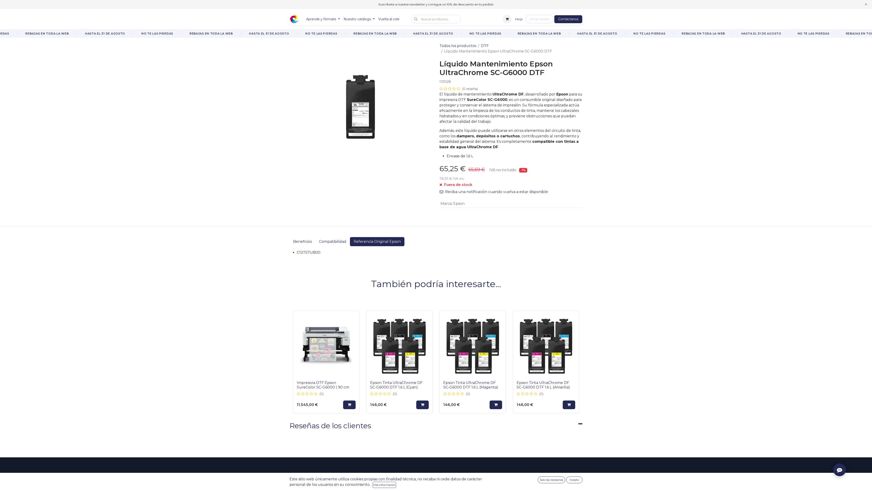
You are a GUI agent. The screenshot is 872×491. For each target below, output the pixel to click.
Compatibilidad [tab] (332, 241)
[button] (436, 19)
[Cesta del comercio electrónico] (507, 19)
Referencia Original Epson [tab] (377, 241)
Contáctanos (568, 19)
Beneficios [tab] (302, 241)
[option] (436, 362)
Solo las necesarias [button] (551, 479)
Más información (384, 484)
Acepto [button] (574, 479)
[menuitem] (323, 19)
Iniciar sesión (539, 19)
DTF (485, 46)
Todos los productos (457, 46)
